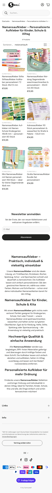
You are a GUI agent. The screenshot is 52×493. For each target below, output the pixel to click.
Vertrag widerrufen (22, 443)
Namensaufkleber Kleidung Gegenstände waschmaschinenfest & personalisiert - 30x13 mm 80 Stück (38, 82)
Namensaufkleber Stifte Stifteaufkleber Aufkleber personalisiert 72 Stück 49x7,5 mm (13, 80)
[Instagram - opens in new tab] (26, 459)
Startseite (5, 21)
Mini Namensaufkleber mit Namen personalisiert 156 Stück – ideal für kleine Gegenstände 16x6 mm (12, 180)
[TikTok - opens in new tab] (31, 459)
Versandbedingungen (9, 437)
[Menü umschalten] (4, 5)
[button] (26, 13)
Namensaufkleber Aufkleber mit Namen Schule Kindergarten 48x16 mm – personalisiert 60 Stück (13, 131)
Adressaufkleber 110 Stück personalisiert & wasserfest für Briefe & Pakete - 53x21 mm (37, 129)
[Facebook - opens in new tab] (20, 459)
